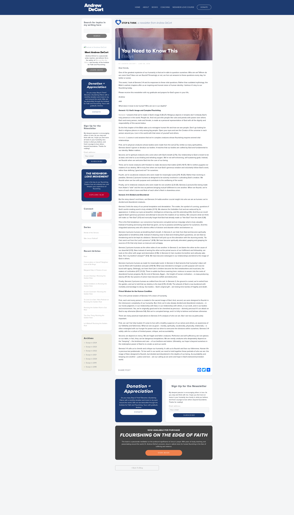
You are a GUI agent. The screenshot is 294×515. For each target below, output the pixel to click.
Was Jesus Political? (91, 238)
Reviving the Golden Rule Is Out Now (95, 309)
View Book (164, 453)
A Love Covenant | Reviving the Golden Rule (95, 293)
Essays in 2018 (91, 367)
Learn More (96, 70)
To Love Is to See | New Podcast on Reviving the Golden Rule (96, 301)
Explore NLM (96, 195)
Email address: (175, 406)
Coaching (165, 7)
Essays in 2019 (91, 363)
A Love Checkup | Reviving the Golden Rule (95, 277)
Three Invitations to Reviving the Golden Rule (95, 285)
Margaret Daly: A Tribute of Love (95, 270)
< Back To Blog (137, 468)
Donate (204, 7)
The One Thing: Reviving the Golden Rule (94, 317)
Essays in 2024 (91, 343)
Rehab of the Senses (91, 233)
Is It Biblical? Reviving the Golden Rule (95, 324)
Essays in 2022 (91, 351)
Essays (128, 56)
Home (137, 7)
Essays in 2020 (91, 359)
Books (155, 7)
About (146, 7)
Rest (85, 256)
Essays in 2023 (91, 347)
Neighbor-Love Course (183, 7)
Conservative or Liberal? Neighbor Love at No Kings (96, 263)
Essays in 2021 (91, 355)
